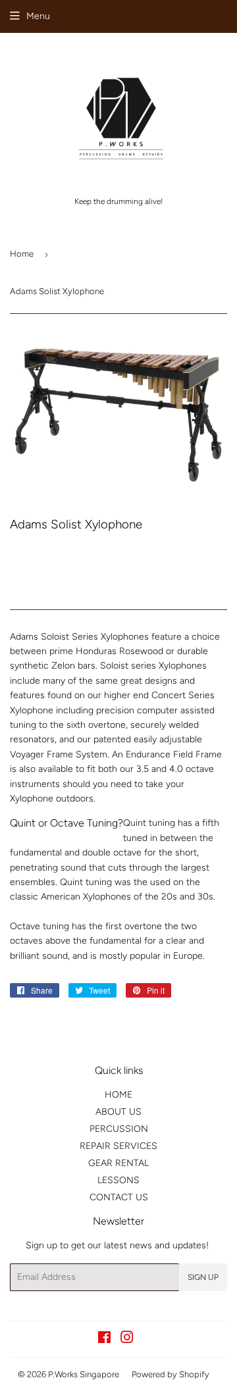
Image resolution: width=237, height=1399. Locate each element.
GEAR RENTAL (118, 1163)
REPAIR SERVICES (118, 1146)
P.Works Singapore (83, 1374)
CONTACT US (119, 1197)
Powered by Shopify (170, 1374)
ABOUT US (118, 1111)
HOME (118, 1094)
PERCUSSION (119, 1128)
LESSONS (118, 1180)
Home (22, 254)
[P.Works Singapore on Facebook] (104, 1339)
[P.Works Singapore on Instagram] (127, 1339)
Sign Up (203, 1277)
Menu (38, 16)
